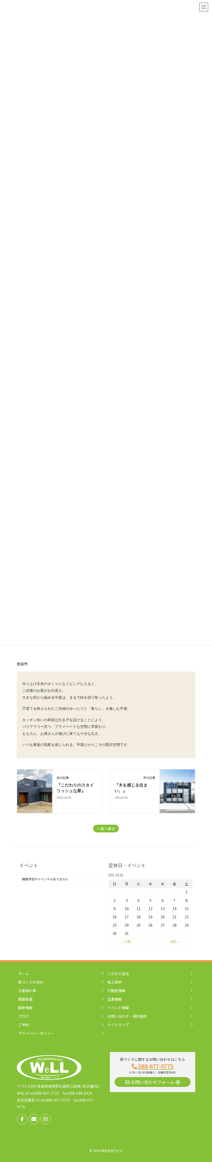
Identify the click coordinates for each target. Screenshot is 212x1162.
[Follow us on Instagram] (45, 1119)
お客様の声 (27, 990)
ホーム (23, 973)
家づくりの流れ (30, 982)
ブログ (23, 1016)
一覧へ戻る (106, 828)
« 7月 (127, 941)
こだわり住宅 (118, 973)
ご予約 (23, 1024)
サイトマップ (118, 1024)
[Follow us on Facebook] (22, 1119)
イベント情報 (118, 1007)
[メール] (34, 1119)
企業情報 (114, 999)
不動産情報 (116, 990)
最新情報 (25, 1007)
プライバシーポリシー (36, 1033)
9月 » (174, 941)
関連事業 (25, 999)
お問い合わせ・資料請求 (127, 1016)
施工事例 (114, 982)
